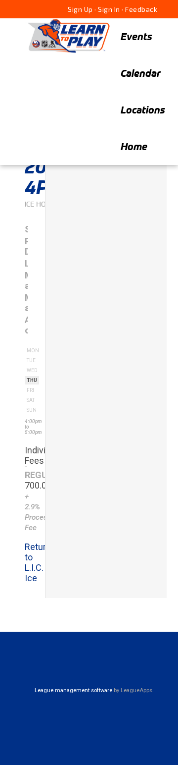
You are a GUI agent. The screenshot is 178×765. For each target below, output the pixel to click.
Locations (143, 110)
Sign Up (80, 9)
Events (136, 36)
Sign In (109, 9)
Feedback (141, 9)
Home (134, 146)
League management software (73, 690)
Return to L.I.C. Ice (38, 562)
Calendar (141, 73)
